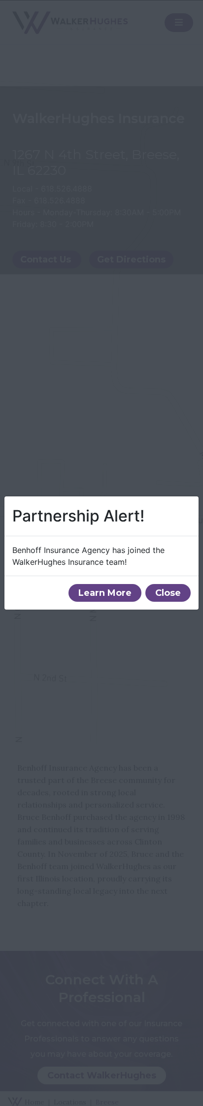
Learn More (105, 592)
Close (168, 592)
